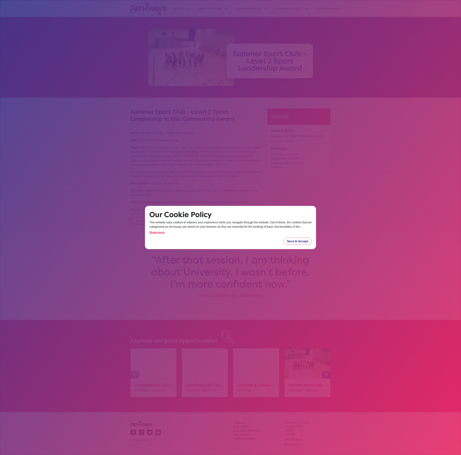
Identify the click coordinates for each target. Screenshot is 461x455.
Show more (157, 232)
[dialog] (230, 227)
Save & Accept (297, 241)
